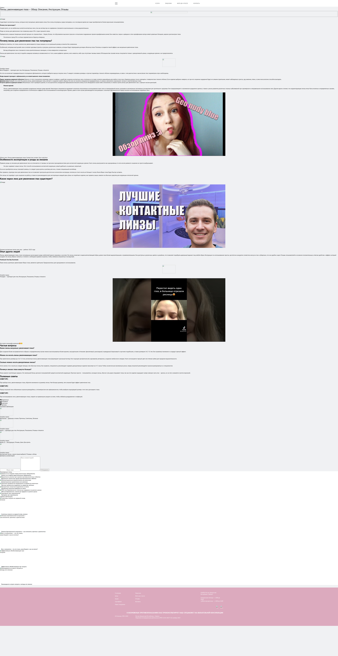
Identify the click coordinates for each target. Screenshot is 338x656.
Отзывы (137, 599)
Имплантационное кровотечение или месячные (14, 482)
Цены (116, 596)
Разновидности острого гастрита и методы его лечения (16, 584)
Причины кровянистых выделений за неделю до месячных (17, 485)
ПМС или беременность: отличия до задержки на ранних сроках (19, 491)
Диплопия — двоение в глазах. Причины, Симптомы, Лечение (19, 418)
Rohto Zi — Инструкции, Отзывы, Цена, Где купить (15, 442)
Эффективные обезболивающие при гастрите (13, 566)
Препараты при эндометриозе (9, 495)
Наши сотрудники (120, 604)
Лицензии (168, 3)
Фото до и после (182, 3)
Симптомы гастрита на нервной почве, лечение (14, 514)
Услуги (157, 3)
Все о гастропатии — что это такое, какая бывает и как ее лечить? (19, 549)
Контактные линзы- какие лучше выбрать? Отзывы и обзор (18, 454)
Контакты (196, 3)
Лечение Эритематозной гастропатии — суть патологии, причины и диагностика (23, 531)
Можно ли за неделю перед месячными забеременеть (16, 475)
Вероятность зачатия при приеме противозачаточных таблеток (18, 478)
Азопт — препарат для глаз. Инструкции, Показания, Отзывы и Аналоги (22, 430)
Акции (116, 599)
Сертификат (118, 601)
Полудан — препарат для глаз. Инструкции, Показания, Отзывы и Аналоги (23, 276)
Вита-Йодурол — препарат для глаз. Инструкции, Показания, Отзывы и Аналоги (24, 70)
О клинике (118, 593)
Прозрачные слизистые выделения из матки (13, 488)
